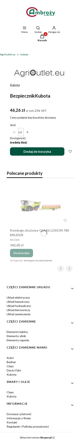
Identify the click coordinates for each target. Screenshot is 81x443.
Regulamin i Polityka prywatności (28, 426)
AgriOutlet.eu (7, 54)
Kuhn (10, 358)
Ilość (13, 125)
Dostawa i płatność (19, 414)
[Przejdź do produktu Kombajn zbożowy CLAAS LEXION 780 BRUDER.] (40, 205)
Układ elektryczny (18, 297)
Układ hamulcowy (18, 301)
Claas (10, 366)
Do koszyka (21, 253)
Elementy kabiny (17, 332)
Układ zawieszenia (18, 314)
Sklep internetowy (36, 437)
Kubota (24, 54)
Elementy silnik (16, 336)
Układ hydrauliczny (19, 306)
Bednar (11, 362)
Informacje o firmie (19, 418)
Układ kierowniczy (18, 310)
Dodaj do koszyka (37, 151)
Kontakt (12, 422)
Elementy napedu (18, 340)
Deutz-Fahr (14, 370)
